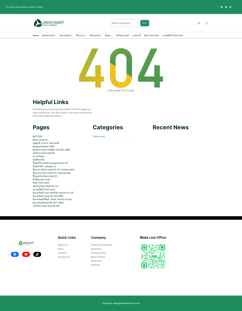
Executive (96, 261)
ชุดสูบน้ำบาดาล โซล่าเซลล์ (46, 143)
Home (36, 35)
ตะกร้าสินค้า (39, 156)
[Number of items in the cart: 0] (206, 23)
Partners (95, 265)
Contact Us (64, 257)
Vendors (62, 253)
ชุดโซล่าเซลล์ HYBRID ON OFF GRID (51, 149)
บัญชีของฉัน (39, 159)
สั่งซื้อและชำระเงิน (41, 179)
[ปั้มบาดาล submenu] (86, 35)
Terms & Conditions (101, 245)
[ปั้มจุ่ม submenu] (111, 35)
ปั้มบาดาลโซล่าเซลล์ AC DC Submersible (53, 169)
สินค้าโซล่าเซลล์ (41, 182)
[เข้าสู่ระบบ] (199, 23)
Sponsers (96, 248)
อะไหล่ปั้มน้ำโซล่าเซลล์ (44, 189)
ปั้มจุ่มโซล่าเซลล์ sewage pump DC (50, 163)
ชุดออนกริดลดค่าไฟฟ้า (44, 146)
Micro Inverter (40, 140)
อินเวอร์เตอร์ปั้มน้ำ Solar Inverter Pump (52, 199)
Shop (60, 248)
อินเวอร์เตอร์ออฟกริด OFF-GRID (48, 202)
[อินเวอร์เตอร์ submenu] (72, 35)
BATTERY (38, 136)
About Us (63, 245)
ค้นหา (144, 23)
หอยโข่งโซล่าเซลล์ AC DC (46, 186)
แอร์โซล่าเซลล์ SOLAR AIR (46, 206)
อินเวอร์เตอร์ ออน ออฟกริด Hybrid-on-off (53, 192)
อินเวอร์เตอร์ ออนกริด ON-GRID (48, 196)
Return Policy (98, 257)
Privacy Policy (98, 253)
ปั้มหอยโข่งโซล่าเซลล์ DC (45, 176)
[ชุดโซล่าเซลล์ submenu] (55, 35)
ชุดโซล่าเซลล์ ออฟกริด (44, 153)
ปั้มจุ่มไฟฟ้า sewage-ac (44, 166)
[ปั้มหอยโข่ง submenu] (101, 35)
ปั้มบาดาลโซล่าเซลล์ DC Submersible (51, 173)
